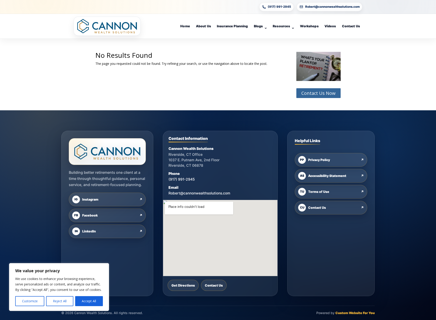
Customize (30, 301)
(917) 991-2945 (279, 6)
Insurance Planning (232, 26)
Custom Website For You (355, 313)
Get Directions (183, 285)
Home (185, 26)
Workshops (309, 26)
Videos (330, 26)
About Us (203, 26)
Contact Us (351, 26)
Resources (281, 26)
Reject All (60, 301)
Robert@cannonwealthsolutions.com (332, 6)
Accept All (89, 301)
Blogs (258, 26)
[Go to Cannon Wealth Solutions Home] (107, 26)
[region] (59, 287)
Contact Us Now (318, 93)
